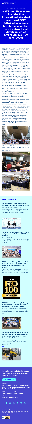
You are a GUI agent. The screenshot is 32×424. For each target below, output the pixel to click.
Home (6, 8)
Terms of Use (4, 409)
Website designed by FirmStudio (8, 414)
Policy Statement (12, 409)
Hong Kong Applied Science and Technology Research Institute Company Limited (15, 373)
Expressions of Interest (6, 408)
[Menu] (29, 3)
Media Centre (13, 8)
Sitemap (14, 408)
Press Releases (21, 8)
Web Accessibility (21, 408)
